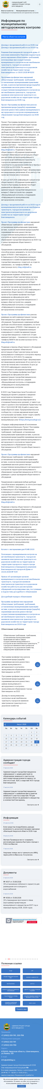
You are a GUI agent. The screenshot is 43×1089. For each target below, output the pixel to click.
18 (11, 742)
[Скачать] (37, 664)
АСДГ (10, 970)
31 (6, 748)
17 (6, 742)
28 (26, 745)
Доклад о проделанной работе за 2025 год (19, 45)
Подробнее (33, 1083)
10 (6, 738)
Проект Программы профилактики (15, 222)
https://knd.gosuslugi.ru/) (30, 420)
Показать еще (21, 1009)
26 (16, 745)
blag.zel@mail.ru (24, 267)
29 (31, 745)
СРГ (32, 970)
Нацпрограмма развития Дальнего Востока (32, 997)
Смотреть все (32, 805)
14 (26, 738)
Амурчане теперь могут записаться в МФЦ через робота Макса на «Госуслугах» (20, 854)
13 (21, 738)
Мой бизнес (11, 983)
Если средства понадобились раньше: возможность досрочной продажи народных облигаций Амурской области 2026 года (21, 829)
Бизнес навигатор (32, 977)
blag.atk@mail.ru (8, 150)
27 (21, 745)
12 (16, 738)
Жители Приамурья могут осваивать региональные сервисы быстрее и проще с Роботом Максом (21, 842)
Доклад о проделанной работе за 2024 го (19, 47)
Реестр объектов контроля (14, 37)
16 (37, 738)
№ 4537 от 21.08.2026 (12, 882)
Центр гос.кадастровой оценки (32, 990)
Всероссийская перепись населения (11, 990)
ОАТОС (32, 983)
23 (37, 742)
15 (31, 738)
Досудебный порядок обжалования (16, 597)
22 (31, 742)
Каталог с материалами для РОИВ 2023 (17, 549)
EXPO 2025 (32, 1003)
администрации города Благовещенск (21, 4)
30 (37, 745)
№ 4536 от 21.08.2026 (12, 898)
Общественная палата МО (10, 977)
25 (11, 745)
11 (11, 738)
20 (21, 742)
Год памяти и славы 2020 (11, 997)
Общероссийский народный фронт (11, 1003)
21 (26, 742)
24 (6, 745)
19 (16, 742)
